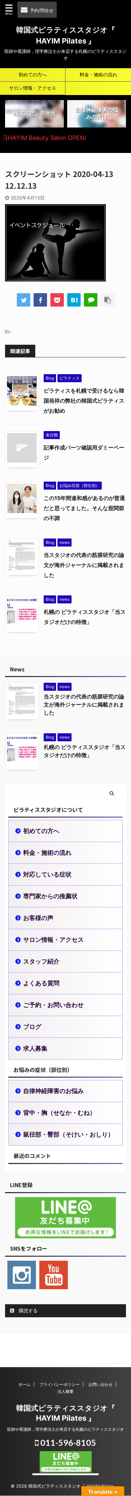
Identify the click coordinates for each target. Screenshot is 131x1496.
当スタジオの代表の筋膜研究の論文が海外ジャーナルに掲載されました (84, 565)
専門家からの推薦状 (50, 896)
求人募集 (35, 1048)
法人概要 (65, 1391)
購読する (27, 1310)
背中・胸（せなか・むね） (59, 1112)
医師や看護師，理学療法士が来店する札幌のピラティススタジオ (65, 1429)
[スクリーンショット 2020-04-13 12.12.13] (74, 300)
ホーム (24, 1384)
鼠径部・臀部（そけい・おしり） (68, 1134)
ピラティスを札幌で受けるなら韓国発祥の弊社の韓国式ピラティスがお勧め (84, 400)
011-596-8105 (67, 1442)
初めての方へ (32, 74)
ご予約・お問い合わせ (53, 1004)
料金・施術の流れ (98, 74)
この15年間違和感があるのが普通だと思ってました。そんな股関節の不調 (84, 508)
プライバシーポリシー (59, 1384)
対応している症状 (47, 874)
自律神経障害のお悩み (53, 1090)
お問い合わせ (100, 1384)
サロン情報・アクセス (32, 88)
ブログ (32, 1026)
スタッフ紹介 (41, 961)
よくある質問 (41, 983)
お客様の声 (38, 917)
